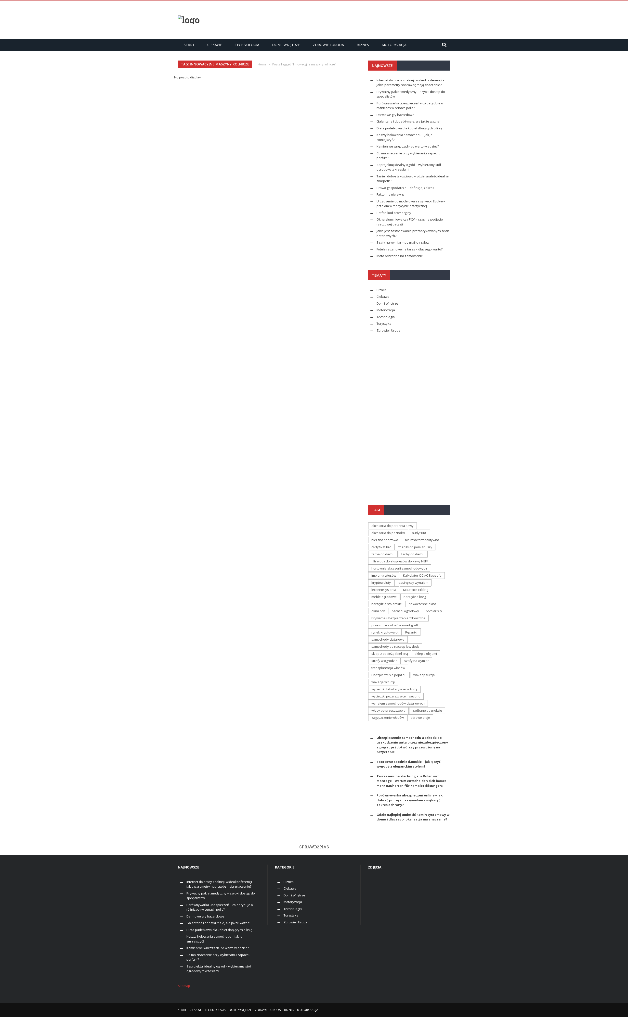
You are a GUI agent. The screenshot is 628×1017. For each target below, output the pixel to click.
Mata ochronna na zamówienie (400, 256)
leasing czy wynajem (413, 582)
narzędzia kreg (415, 597)
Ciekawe (214, 44)
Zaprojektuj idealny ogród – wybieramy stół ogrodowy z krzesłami (409, 167)
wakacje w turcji (383, 682)
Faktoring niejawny (391, 194)
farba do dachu (382, 554)
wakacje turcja (424, 675)
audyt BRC (419, 533)
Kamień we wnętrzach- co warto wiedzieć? (408, 146)
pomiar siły (434, 611)
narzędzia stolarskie (386, 604)
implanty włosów (383, 575)
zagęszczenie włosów (387, 717)
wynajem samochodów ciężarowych (398, 703)
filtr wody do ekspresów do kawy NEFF (399, 561)
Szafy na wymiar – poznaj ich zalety (403, 242)
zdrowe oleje (420, 717)
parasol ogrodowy (405, 611)
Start (189, 44)
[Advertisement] (361, 19)
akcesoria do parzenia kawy (392, 525)
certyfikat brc (381, 547)
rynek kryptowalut (384, 632)
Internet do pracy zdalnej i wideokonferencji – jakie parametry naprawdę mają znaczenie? (411, 82)
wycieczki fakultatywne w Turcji (394, 689)
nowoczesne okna (422, 604)
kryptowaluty (381, 582)
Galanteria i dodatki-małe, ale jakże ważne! (408, 121)
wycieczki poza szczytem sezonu (395, 696)
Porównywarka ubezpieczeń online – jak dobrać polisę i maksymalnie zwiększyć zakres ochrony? (410, 800)
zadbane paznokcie (427, 710)
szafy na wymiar (416, 660)
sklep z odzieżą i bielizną (389, 653)
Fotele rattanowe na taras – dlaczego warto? (410, 249)
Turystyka (384, 323)
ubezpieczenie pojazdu (388, 675)
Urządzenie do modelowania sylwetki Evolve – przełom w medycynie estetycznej (411, 203)
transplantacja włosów (388, 668)
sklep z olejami (426, 653)
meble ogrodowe (384, 597)
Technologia (247, 44)
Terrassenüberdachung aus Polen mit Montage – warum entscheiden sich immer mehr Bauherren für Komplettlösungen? (411, 781)
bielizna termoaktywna (422, 540)
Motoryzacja (394, 44)
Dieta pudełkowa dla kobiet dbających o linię (409, 128)
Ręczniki (411, 632)
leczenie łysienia (383, 589)
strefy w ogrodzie (384, 660)
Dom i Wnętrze (286, 44)
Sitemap (184, 985)
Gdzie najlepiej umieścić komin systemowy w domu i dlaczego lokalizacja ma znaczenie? (413, 817)
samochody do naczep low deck (395, 646)
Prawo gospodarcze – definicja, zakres (405, 188)
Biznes (363, 44)
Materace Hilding (415, 589)
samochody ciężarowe (388, 639)
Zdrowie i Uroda (328, 44)
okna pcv (378, 611)
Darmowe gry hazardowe (395, 114)
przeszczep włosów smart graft (394, 625)
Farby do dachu (412, 554)
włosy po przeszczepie (388, 710)
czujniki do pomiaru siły (415, 547)
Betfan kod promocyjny (394, 213)
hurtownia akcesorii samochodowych (399, 568)
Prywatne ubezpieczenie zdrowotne (398, 618)
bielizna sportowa (384, 540)
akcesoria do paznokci (388, 533)
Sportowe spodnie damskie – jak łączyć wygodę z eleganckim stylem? (409, 764)
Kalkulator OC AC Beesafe (422, 575)
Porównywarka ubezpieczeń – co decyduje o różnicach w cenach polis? (410, 105)
